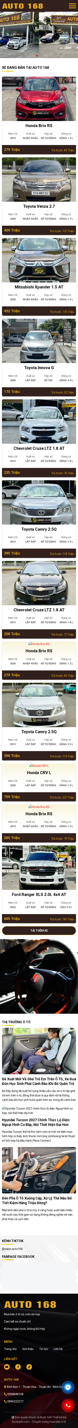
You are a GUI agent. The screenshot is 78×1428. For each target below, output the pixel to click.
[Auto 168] (24, 6)
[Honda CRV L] (39, 765)
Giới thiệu (28, 1349)
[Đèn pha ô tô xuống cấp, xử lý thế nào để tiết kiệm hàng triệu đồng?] (39, 1170)
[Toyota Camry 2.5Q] (39, 502)
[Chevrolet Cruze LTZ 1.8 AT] (39, 421)
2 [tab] (41, 56)
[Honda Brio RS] (39, 99)
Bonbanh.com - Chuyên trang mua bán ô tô (39, 1421)
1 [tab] (37, 56)
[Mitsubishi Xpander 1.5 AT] (39, 260)
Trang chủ (10, 1349)
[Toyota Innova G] (39, 341)
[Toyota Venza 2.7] (39, 179)
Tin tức (43, 1349)
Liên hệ (58, 1349)
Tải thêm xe (39, 930)
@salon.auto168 (12, 1249)
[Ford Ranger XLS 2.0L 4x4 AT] (39, 868)
